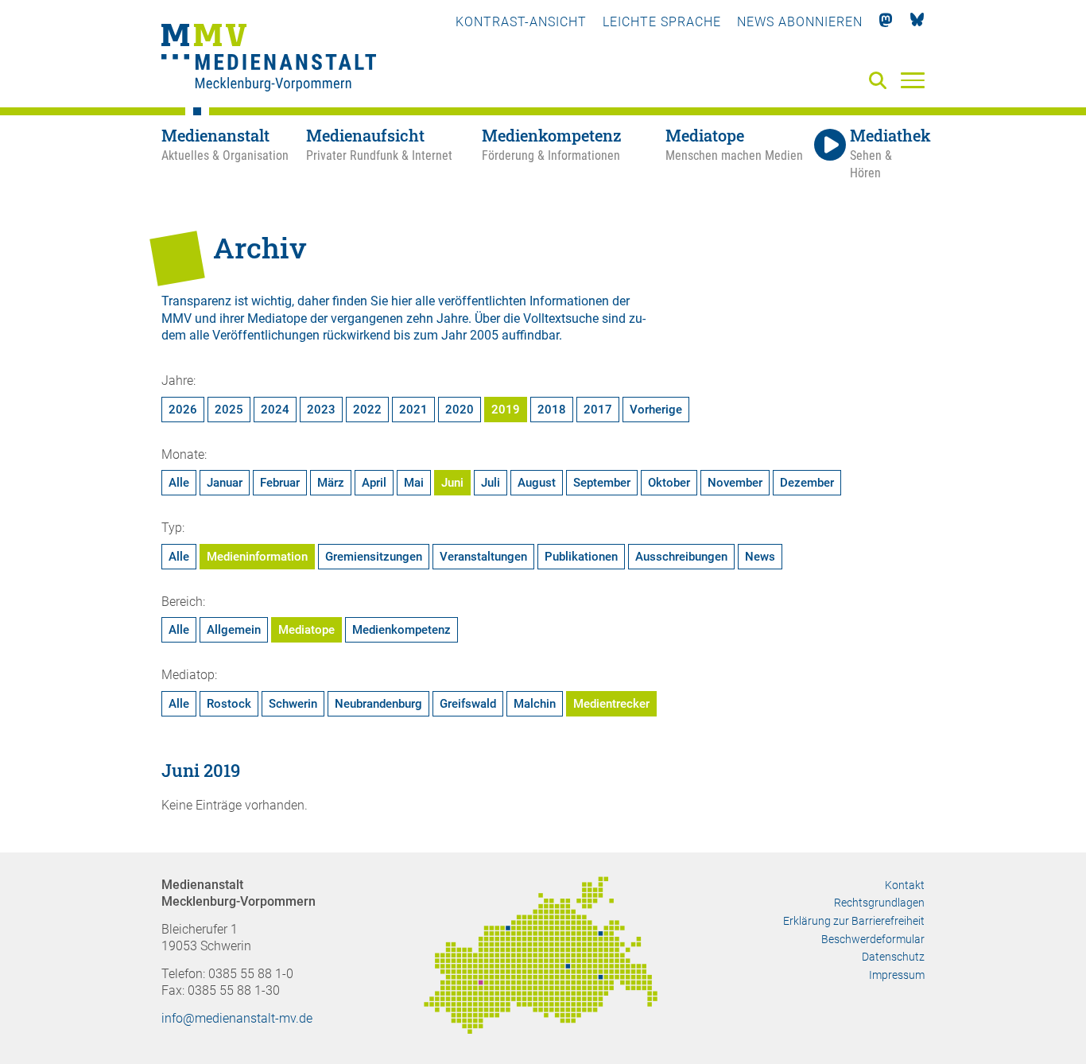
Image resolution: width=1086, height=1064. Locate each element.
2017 (598, 409)
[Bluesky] (917, 21)
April (374, 483)
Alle (179, 483)
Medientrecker (611, 704)
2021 (413, 409)
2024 (275, 409)
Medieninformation (257, 556)
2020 (459, 409)
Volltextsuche (561, 318)
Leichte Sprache (662, 21)
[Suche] (881, 81)
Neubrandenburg (378, 704)
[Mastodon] (886, 21)
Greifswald (468, 704)
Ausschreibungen (681, 556)
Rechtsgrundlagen (879, 902)
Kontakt (905, 885)
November (735, 483)
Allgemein (234, 630)
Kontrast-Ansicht (521, 21)
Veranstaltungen (483, 556)
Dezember (807, 483)
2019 (505, 409)
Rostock (229, 704)
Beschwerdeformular (873, 939)
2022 (367, 409)
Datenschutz (893, 956)
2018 (551, 409)
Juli (490, 483)
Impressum (897, 975)
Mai (414, 483)
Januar (224, 483)
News (760, 556)
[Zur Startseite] (268, 59)
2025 (229, 409)
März (330, 483)
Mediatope (306, 630)
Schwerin (293, 704)
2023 (321, 409)
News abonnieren (800, 21)
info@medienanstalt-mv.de (236, 1018)
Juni (452, 483)
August (537, 483)
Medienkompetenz (401, 630)
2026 (183, 409)
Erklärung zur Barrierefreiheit (854, 920)
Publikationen (581, 556)
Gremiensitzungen (373, 556)
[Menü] (913, 79)
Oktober (669, 483)
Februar (280, 483)
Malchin (535, 704)
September (601, 483)
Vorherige (656, 409)
